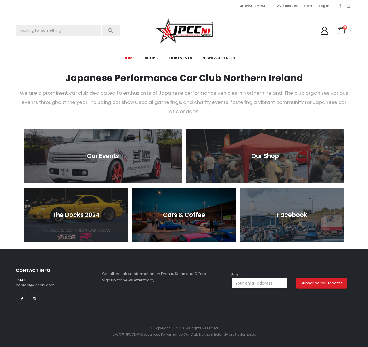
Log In (324, 5)
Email (236, 274)
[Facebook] (340, 6)
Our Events (180, 58)
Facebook (21, 298)
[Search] (111, 30)
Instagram (34, 298)
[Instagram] (348, 6)
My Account (287, 5)
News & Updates (218, 58)
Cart (308, 5)
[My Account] (324, 31)
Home (129, 58)
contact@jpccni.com (35, 285)
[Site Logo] (184, 30)
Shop (150, 58)
